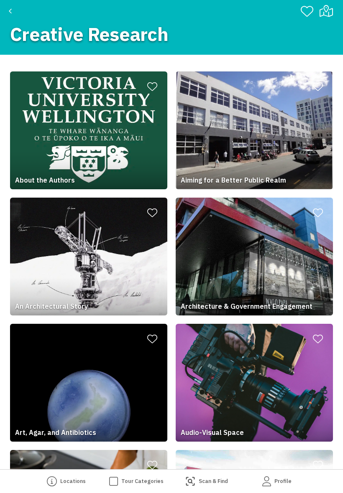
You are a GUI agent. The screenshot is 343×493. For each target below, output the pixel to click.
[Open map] (330, 11)
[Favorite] (307, 11)
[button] (88, 130)
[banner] (171, 27)
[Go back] (10, 11)
